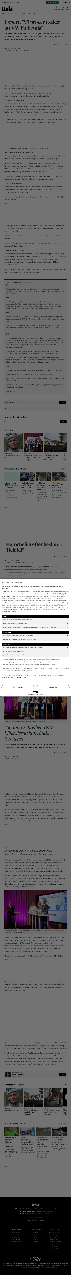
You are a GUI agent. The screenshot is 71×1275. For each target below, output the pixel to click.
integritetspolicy (21, 677)
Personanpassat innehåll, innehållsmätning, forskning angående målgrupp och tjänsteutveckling (29, 627)
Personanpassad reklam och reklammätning (15, 623)
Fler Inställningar (18, 687)
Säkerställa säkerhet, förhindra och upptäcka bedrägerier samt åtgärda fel (23, 647)
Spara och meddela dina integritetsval (13, 655)
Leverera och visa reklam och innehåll (13, 651)
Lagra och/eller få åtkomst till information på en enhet (18, 620)
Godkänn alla (53, 687)
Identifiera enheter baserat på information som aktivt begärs (19, 639)
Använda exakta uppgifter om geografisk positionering (18, 635)
